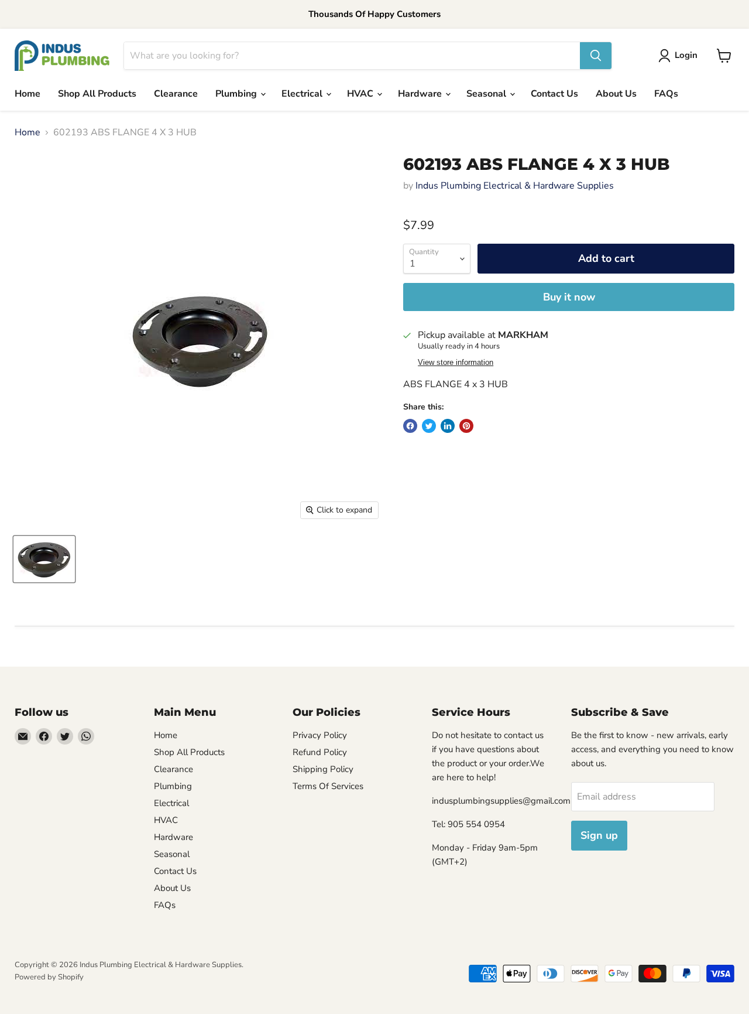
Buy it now (569, 297)
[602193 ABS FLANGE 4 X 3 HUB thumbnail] (44, 559)
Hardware (421, 93)
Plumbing (237, 93)
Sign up (599, 835)
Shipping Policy (323, 769)
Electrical (303, 93)
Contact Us (554, 93)
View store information (455, 363)
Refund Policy (320, 752)
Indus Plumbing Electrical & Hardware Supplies (514, 185)
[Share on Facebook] (410, 426)
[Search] (595, 55)
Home (27, 93)
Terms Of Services (328, 786)
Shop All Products (97, 93)
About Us (616, 93)
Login (686, 55)
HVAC (361, 93)
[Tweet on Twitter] (429, 426)
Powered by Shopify (49, 977)
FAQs (666, 93)
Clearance (176, 93)
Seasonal (487, 93)
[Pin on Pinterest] (466, 426)
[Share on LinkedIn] (448, 426)
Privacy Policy (320, 735)
